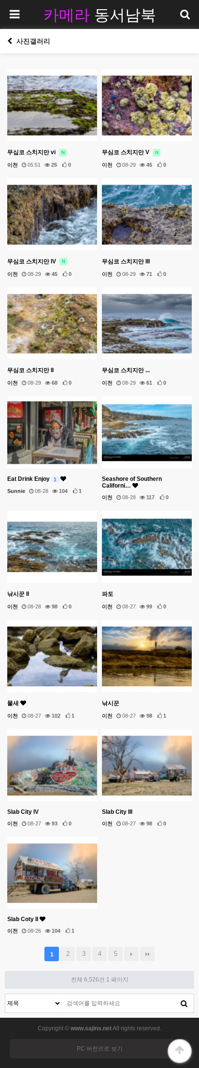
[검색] (184, 1003)
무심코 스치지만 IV (36, 261)
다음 (131, 954)
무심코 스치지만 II (30, 370)
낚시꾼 (110, 703)
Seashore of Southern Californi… (132, 482)
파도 (108, 594)
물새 (13, 703)
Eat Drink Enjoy (32, 479)
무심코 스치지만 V (130, 152)
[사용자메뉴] (184, 14)
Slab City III (117, 811)
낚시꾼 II (18, 594)
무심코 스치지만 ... (126, 370)
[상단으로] (180, 1051)
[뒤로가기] (9, 41)
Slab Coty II (23, 919)
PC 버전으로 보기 (100, 1048)
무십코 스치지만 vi (36, 152)
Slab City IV (23, 811)
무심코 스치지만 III (126, 261)
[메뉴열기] (14, 14)
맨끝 (147, 954)
